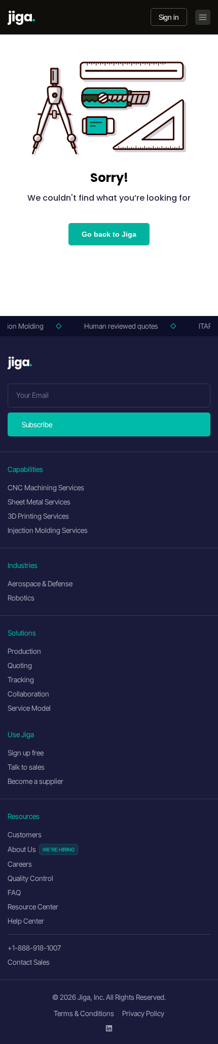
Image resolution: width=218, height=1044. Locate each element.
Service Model (29, 708)
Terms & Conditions (84, 1013)
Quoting (20, 665)
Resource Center (33, 906)
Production (24, 651)
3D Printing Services (38, 516)
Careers (20, 864)
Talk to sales (26, 767)
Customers (25, 834)
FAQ (14, 892)
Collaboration (28, 693)
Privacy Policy (143, 1013)
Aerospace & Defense (40, 583)
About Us (22, 849)
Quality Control (30, 878)
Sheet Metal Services (39, 501)
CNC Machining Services (46, 487)
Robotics (21, 597)
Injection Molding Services (48, 530)
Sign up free (26, 752)
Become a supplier (35, 781)
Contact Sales (29, 962)
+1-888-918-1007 (34, 947)
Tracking (21, 679)
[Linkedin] (109, 1028)
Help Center (26, 920)
